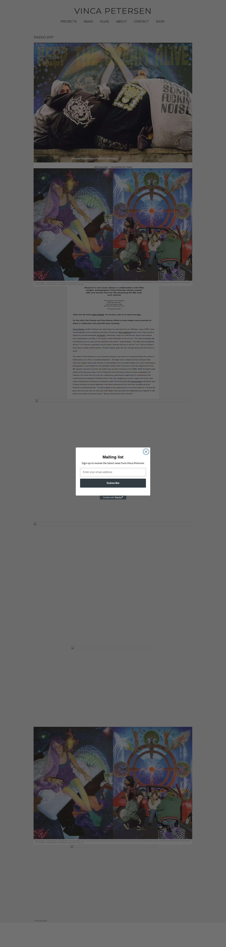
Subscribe (113, 483)
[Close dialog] (146, 452)
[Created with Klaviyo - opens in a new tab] (113, 498)
